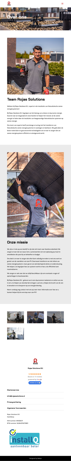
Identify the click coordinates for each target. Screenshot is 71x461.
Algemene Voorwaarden (16, 408)
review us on (34, 383)
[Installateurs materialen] (35, 323)
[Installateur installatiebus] (15, 323)
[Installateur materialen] (15, 339)
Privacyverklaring (14, 402)
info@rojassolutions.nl (16, 396)
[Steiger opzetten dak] (55, 323)
